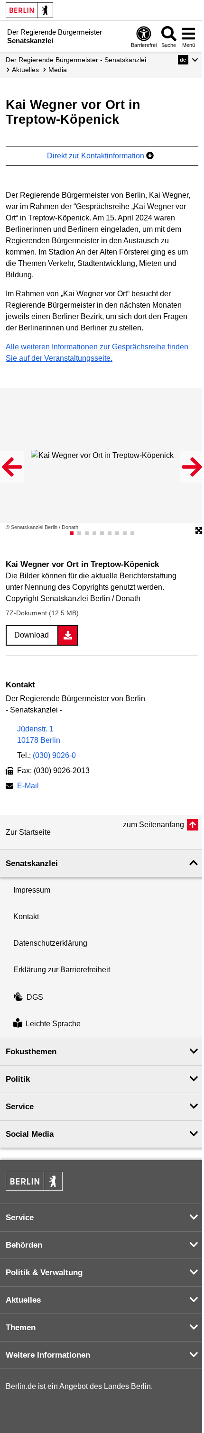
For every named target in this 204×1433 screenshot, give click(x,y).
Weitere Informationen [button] (48, 1355)
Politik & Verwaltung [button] (44, 1272)
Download (31, 635)
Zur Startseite (28, 832)
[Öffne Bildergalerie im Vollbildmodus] (199, 531)
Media (57, 69)
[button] (188, 59)
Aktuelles (25, 69)
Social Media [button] (30, 1134)
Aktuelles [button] (23, 1300)
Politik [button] (18, 1079)
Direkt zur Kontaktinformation (96, 156)
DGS (35, 997)
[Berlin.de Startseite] (29, 10)
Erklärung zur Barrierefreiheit (61, 970)
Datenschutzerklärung (50, 943)
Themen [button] (21, 1327)
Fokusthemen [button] (31, 1051)
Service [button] (20, 1106)
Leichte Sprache (53, 1024)
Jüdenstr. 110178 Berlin (38, 734)
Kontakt (26, 917)
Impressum (31, 890)
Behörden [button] (24, 1245)
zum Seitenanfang (153, 825)
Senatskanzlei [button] (32, 863)
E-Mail (28, 787)
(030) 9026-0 (54, 755)
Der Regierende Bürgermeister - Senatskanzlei (76, 60)
